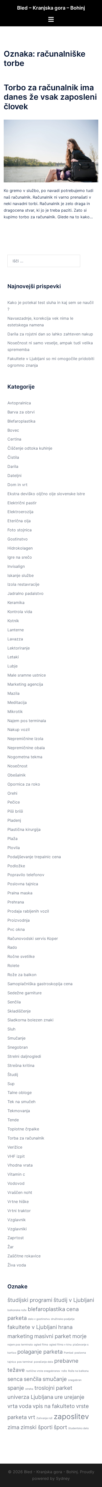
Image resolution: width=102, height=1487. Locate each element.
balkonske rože (16, 1310)
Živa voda (16, 1265)
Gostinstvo (17, 539)
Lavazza (15, 638)
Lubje (12, 666)
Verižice (14, 1147)
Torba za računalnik (25, 1138)
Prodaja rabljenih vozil (28, 911)
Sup (11, 1083)
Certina (14, 439)
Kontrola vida (19, 611)
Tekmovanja (18, 1110)
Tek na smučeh (21, 1101)
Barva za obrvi (21, 412)
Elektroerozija (20, 511)
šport (60, 1427)
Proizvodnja (18, 920)
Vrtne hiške (18, 1201)
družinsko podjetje (63, 1319)
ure (58, 1397)
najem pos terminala (20, 1344)
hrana (65, 1327)
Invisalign (16, 566)
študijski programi (29, 1300)
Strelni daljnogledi (24, 1056)
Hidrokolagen (20, 548)
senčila (32, 1379)
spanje (15, 1388)
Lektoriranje (18, 648)
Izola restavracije (23, 584)
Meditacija (17, 702)
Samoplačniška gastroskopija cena (40, 983)
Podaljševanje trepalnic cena (34, 856)
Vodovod (16, 1183)
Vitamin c (16, 1174)
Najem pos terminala (26, 720)
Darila (12, 466)
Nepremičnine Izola (25, 738)
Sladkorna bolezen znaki (30, 1019)
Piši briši (15, 811)
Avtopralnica (19, 402)
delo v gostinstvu (39, 1319)
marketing (20, 1336)
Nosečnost (17, 765)
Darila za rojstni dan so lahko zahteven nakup (50, 334)
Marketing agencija (25, 684)
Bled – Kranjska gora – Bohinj (51, 8)
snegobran (74, 1380)
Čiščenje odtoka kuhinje (29, 448)
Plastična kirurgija (24, 829)
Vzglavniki (17, 1228)
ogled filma (41, 1344)
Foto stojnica (19, 529)
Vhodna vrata (20, 1165)
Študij (12, 1074)
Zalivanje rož (44, 1418)
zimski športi (36, 1427)
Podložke (16, 865)
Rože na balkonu (78, 1371)
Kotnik (13, 620)
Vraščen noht (19, 1192)
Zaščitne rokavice (24, 1255)
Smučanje (16, 1038)
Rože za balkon (21, 974)
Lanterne (15, 629)
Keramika (16, 602)
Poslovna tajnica (22, 883)
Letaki (13, 656)
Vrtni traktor (19, 1210)
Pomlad (68, 1352)
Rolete (13, 965)
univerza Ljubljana (30, 1397)
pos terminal (25, 1361)
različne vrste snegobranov (43, 1371)
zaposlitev (71, 1416)
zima (13, 1427)
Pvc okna (16, 929)
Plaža (12, 838)
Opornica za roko (23, 784)
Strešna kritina (20, 1065)
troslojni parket (53, 1388)
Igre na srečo (19, 557)
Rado (12, 947)
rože (64, 1371)
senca (15, 1379)
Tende (13, 1119)
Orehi (12, 793)
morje (79, 1336)
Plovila (13, 847)
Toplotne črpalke (23, 1128)
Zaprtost (15, 1237)
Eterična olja (19, 520)
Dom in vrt (17, 484)
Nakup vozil (18, 729)
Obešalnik (16, 775)
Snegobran (17, 1047)
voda (25, 1406)
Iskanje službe (20, 575)
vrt (31, 1417)
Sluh (11, 1029)
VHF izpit (16, 1156)
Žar (10, 1246)
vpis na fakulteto (54, 1406)
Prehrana (15, 902)
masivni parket (52, 1336)
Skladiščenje (19, 1011)
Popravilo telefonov (25, 874)
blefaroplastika (46, 1309)
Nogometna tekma (24, 756)
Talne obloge (19, 1092)
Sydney (63, 1478)
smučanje (55, 1379)
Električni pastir (22, 502)
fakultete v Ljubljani (32, 1327)
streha (29, 1389)
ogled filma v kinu (60, 1344)
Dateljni (14, 475)
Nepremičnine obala (26, 747)
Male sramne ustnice (26, 675)
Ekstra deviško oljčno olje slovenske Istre (46, 493)
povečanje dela (43, 1361)
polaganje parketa (40, 1351)
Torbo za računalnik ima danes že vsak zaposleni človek (50, 97)
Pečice (13, 802)
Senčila (14, 1001)
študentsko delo (78, 1428)
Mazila (13, 693)
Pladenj (14, 820)
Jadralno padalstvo (25, 593)
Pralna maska (19, 892)
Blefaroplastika (21, 421)
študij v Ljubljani (73, 1300)
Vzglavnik (16, 1219)
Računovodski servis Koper (32, 938)
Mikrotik (15, 711)
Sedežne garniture (24, 992)
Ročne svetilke (21, 956)
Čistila (13, 457)
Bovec (13, 430)
